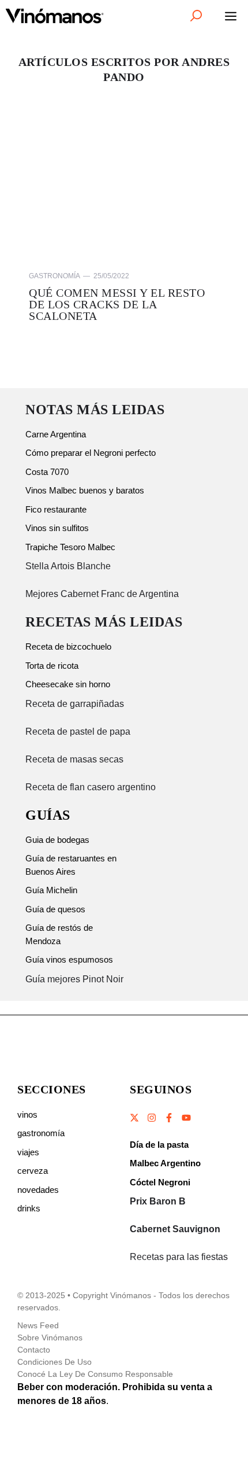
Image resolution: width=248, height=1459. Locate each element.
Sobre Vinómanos (49, 1337)
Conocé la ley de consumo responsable (95, 1374)
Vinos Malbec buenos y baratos (84, 490)
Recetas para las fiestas (179, 1257)
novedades (38, 1190)
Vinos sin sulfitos (57, 528)
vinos (27, 1114)
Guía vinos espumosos (69, 959)
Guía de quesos (55, 909)
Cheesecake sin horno (67, 684)
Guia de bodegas (57, 840)
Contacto (33, 1349)
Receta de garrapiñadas (74, 704)
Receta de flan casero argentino (90, 787)
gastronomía (41, 1133)
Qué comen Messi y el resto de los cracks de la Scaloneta (117, 304)
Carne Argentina (55, 434)
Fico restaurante (56, 509)
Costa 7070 (47, 472)
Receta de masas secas (74, 759)
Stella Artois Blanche (68, 566)
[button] (196, 15)
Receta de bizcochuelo (68, 646)
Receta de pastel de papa (77, 731)
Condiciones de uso (54, 1361)
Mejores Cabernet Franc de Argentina (102, 594)
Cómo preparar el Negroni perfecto (90, 453)
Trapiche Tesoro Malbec (70, 547)
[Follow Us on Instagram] (151, 1117)
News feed (38, 1325)
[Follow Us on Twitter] (135, 1117)
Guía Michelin (51, 890)
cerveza (32, 1171)
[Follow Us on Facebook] (169, 1117)
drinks (28, 1208)
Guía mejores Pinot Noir (74, 979)
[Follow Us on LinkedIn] (186, 1117)
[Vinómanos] (55, 15)
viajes (28, 1152)
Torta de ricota (51, 665)
